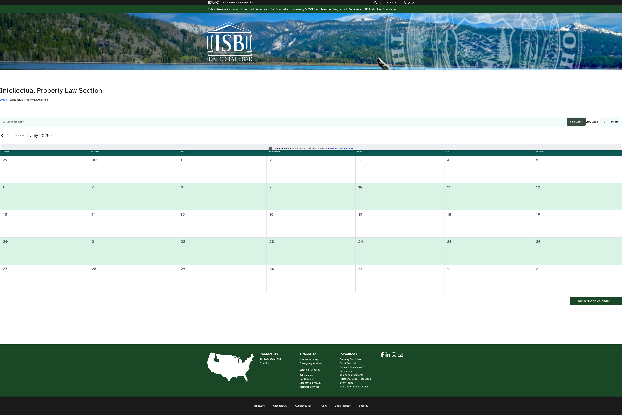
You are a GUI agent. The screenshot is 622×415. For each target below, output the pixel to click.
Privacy (323, 405)
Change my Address (311, 363)
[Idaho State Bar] (229, 41)
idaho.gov (259, 405)
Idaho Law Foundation (383, 9)
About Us (239, 9)
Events (4, 99)
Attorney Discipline (350, 359)
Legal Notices (343, 405)
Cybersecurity (303, 405)
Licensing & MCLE (303, 9)
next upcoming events (341, 148)
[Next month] (8, 135)
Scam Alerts (346, 382)
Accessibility (280, 405)
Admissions (257, 9)
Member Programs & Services (340, 9)
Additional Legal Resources (355, 378)
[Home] (214, 3)
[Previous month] (2, 135)
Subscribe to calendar (594, 301)
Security (363, 405)
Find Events (576, 121)
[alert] (311, 148)
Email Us (264, 363)
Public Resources (219, 9)
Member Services (309, 386)
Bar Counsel (278, 9)
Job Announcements (351, 375)
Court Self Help (348, 363)
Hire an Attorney (309, 359)
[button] (377, 3)
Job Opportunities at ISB (354, 386)
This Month (20, 135)
